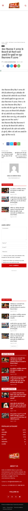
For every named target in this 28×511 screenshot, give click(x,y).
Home (3, 42)
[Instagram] (12, 496)
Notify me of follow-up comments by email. (13, 260)
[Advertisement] (14, 27)
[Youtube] (19, 496)
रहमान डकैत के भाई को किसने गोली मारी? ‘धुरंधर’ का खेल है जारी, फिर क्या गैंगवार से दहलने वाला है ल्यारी (18, 406)
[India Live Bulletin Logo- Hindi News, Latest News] (14, 6)
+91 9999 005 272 (12, 485)
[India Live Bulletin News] (3, 62)
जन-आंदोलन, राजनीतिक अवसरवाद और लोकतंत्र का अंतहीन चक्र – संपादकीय (18, 190)
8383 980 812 (21, 485)
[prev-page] (3, 220)
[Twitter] (11, 65)
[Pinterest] (15, 65)
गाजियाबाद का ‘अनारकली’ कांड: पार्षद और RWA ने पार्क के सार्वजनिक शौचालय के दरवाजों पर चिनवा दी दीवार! (18, 360)
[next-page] (5, 220)
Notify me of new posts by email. (11, 262)
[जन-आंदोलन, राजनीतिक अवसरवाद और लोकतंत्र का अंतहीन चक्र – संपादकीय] (5, 190)
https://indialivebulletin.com (14, 178)
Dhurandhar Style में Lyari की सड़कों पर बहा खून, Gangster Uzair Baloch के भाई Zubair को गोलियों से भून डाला (18, 416)
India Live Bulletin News (10, 61)
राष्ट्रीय (6, 42)
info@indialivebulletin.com (15, 482)
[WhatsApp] (18, 65)
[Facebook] (8, 65)
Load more (13, 346)
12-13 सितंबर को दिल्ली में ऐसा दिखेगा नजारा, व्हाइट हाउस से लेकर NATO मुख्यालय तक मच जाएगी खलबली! (18, 395)
